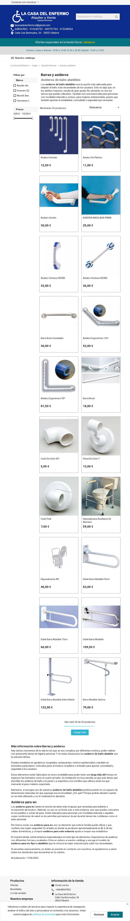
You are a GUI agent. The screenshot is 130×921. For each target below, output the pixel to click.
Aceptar (115, 914)
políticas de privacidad (43, 914)
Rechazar (99, 914)
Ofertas (14, 885)
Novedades (16, 889)
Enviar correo (60, 885)
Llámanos (89, 42)
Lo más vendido (18, 893)
